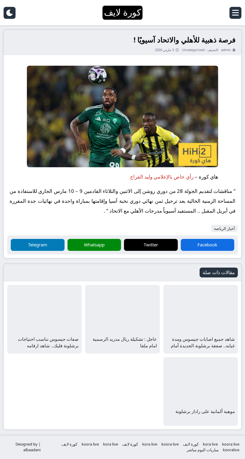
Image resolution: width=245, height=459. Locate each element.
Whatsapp (94, 245)
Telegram (37, 245)
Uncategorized (193, 49)
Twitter (151, 245)
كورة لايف (191, 444)
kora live (210, 444)
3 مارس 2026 (164, 49)
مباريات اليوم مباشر (203, 449)
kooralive (231, 449)
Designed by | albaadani (28, 447)
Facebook (207, 245)
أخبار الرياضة (224, 228)
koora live (230, 444)
